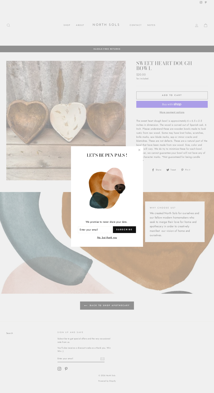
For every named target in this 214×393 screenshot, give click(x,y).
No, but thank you (107, 237)
